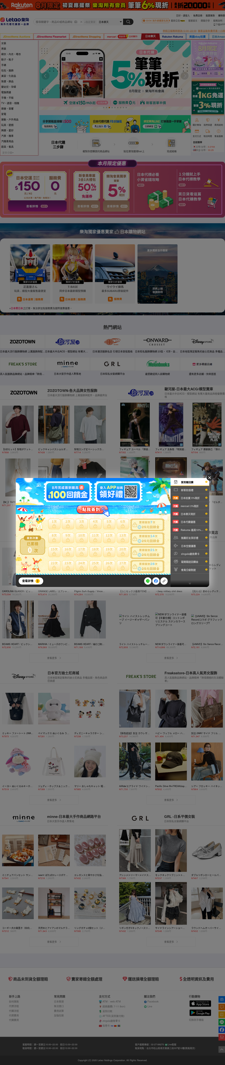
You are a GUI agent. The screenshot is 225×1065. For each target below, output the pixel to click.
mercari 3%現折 (186, 506)
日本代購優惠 (184, 522)
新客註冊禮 (186, 490)
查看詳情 (27, 581)
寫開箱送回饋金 (189, 561)
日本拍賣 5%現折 (186, 498)
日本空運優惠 (188, 546)
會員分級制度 (188, 570)
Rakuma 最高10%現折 (189, 530)
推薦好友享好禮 (189, 538)
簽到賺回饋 (186, 482)
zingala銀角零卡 (190, 554)
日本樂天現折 (184, 514)
